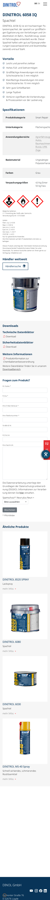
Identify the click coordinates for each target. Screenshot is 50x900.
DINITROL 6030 (12, 704)
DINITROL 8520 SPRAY (16, 579)
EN (39, 3)
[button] (4, 895)
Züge (38, 150)
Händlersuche (13, 266)
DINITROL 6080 (12, 642)
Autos (38, 140)
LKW (44, 146)
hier (21, 492)
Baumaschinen (43, 143)
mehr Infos (8, 588)
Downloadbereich (12, 369)
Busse (38, 146)
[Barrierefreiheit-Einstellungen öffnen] (46, 454)
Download (11, 336)
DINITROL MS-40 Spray (16, 766)
